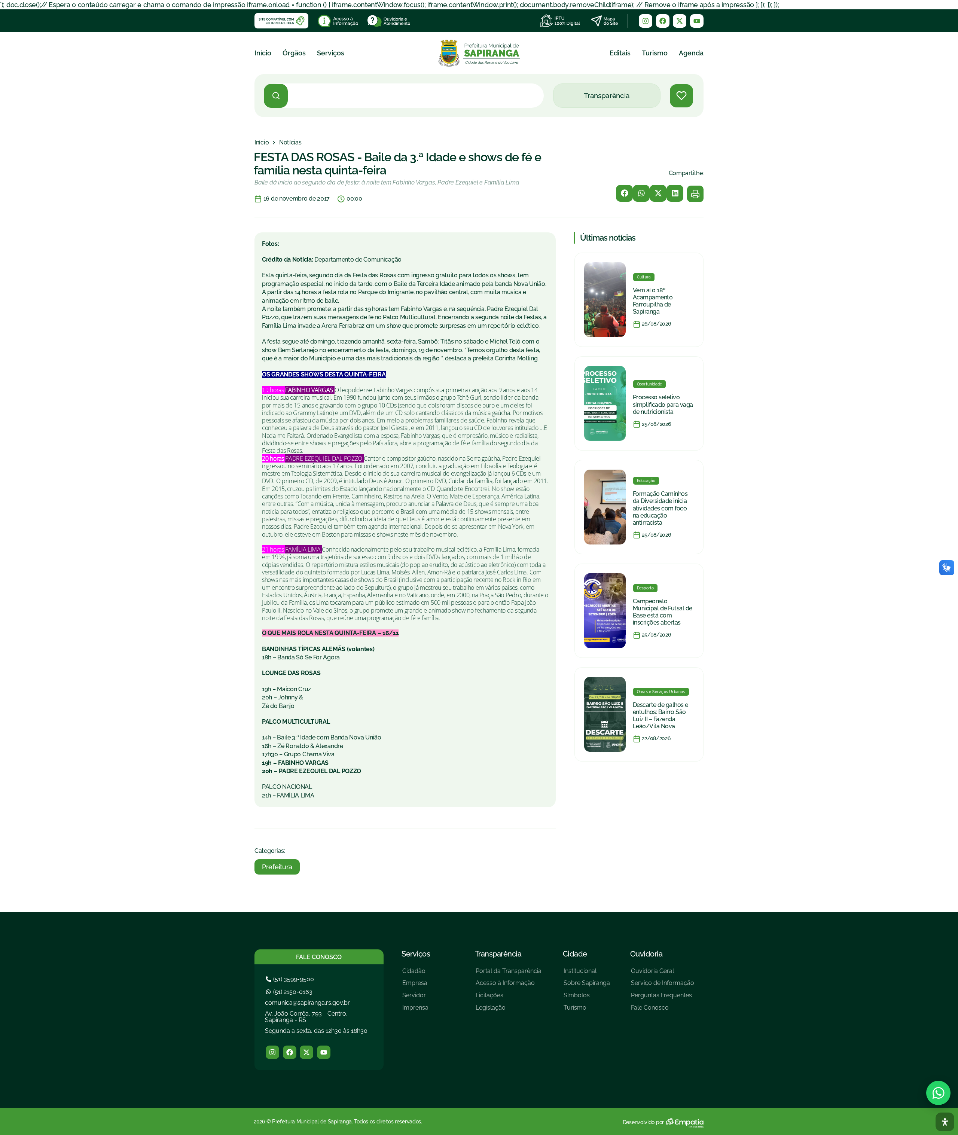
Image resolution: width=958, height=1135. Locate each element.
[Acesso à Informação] (508, 986)
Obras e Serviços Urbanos (661, 692)
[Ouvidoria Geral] (662, 974)
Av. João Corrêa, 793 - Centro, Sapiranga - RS (306, 1017)
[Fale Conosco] (662, 1010)
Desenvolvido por (643, 1122)
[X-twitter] (679, 21)
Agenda (691, 53)
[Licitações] (508, 998)
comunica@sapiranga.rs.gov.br (307, 1002)
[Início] (262, 142)
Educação (646, 481)
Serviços (330, 53)
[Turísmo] (587, 1010)
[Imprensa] (415, 1010)
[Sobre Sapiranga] (587, 986)
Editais (620, 53)
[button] (624, 193)
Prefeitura (277, 867)
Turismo (655, 53)
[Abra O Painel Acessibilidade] (945, 1122)
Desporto (645, 588)
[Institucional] (587, 974)
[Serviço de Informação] (662, 986)
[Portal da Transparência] (508, 974)
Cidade (575, 953)
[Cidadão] (415, 974)
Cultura (644, 277)
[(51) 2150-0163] (290, 991)
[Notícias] (290, 142)
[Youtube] (697, 21)
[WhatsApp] (938, 1093)
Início (262, 53)
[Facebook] (662, 21)
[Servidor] (415, 998)
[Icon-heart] (681, 95)
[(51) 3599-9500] (291, 979)
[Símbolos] (587, 998)
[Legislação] (508, 1010)
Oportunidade (649, 384)
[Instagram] (645, 21)
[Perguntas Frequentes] (662, 998)
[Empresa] (415, 986)
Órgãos (294, 53)
